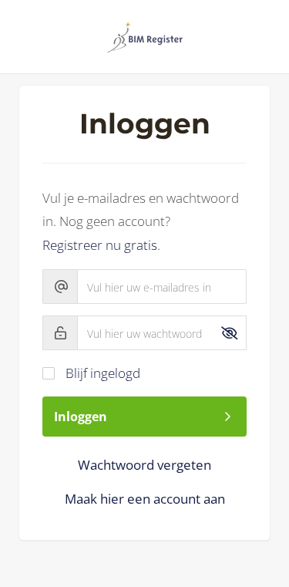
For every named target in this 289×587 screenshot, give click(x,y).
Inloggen (80, 416)
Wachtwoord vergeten (144, 465)
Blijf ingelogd (103, 373)
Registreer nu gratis (99, 245)
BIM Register (145, 37)
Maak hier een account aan (145, 499)
